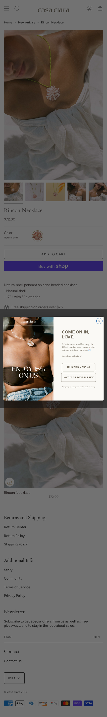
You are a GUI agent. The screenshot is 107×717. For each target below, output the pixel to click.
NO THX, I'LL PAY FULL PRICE (79, 377)
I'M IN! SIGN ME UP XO (78, 367)
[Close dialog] (100, 321)
